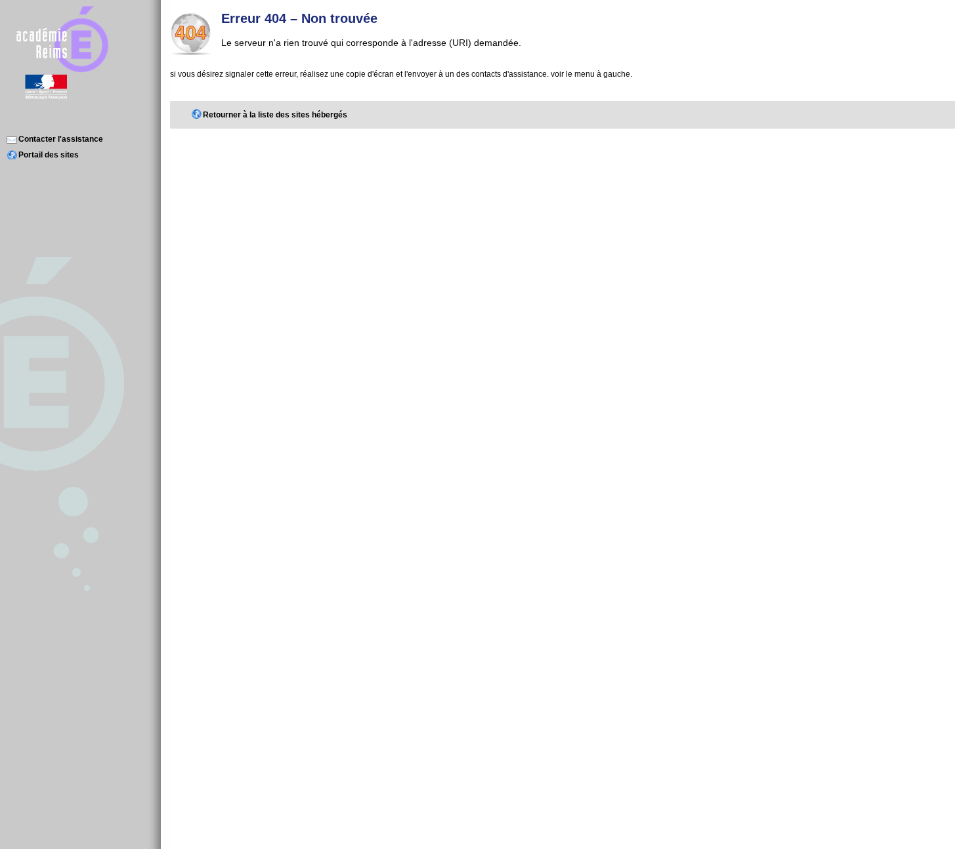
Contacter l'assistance (60, 139)
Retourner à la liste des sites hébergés (275, 114)
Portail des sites (48, 154)
